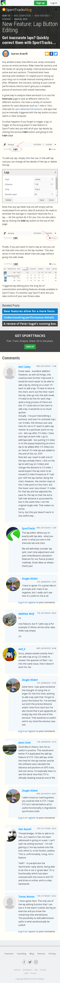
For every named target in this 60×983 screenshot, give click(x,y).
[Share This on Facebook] (51, 54)
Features (9, 953)
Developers (27, 970)
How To (6, 15)
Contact (43, 970)
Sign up (40, 2)
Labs (36, 970)
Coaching (21, 953)
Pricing (52, 953)
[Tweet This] (56, 54)
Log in (54, 2)
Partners (17, 970)
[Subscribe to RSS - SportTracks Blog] (4, 9)
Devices (41, 953)
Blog (19, 9)
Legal (26, 973)
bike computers (22, 15)
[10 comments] (47, 54)
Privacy (33, 973)
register (32, 602)
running (6, 19)
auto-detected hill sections (28, 109)
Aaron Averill (19, 53)
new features (42, 15)
